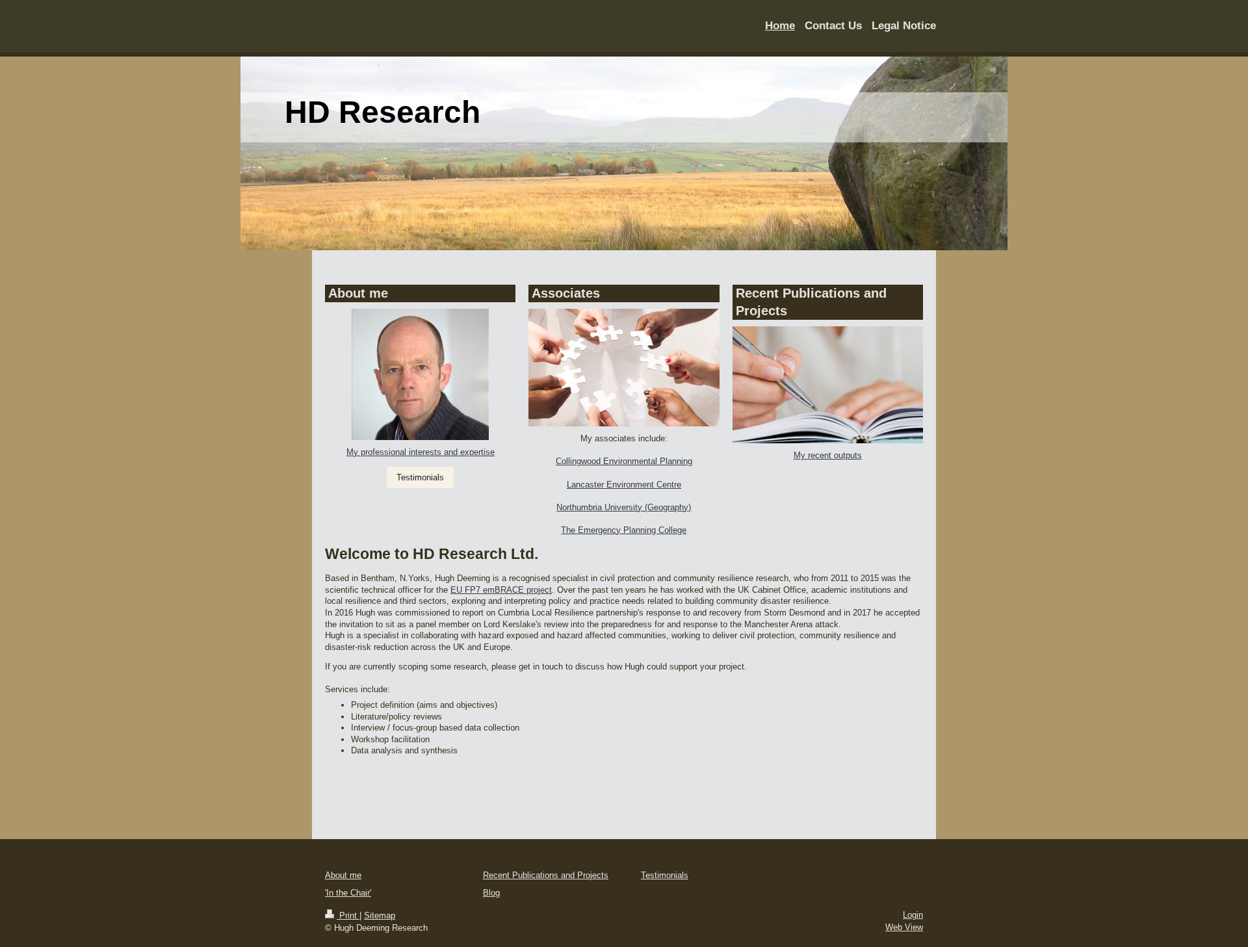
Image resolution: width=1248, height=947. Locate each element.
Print (348, 915)
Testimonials (420, 477)
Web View (904, 927)
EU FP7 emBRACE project (501, 590)
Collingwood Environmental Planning (624, 461)
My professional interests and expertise (420, 452)
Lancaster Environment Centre (624, 484)
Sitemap (379, 915)
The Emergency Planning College (623, 530)
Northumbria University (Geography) (623, 507)
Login (913, 915)
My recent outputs (828, 455)
